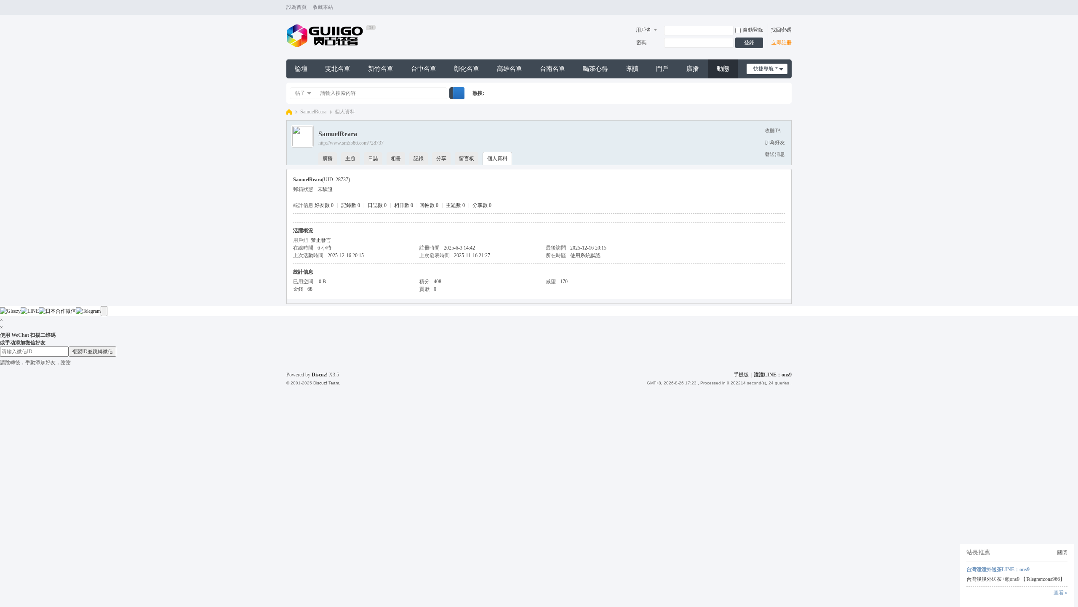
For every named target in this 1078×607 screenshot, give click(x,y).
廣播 (692, 68)
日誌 (373, 158)
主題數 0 (455, 205)
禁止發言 (321, 240)
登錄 (749, 43)
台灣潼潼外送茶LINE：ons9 (998, 569)
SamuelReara (313, 112)
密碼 (641, 43)
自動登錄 (753, 30)
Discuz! (320, 375)
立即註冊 (781, 43)
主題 (350, 158)
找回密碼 (781, 30)
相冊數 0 (403, 205)
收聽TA (773, 131)
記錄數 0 (350, 205)
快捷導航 (763, 69)
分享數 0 (481, 205)
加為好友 (775, 142)
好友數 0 (324, 205)
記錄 (419, 158)
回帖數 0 (428, 205)
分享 (441, 158)
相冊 (396, 158)
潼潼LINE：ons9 (773, 375)
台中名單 (423, 68)
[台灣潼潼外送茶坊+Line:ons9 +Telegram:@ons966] (331, 35)
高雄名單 (509, 68)
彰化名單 (466, 68)
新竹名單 (380, 68)
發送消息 (775, 154)
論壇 (301, 68)
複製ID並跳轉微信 (92, 352)
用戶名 (643, 30)
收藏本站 (323, 7)
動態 (723, 68)
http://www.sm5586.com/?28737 (351, 143)
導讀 (632, 68)
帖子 (300, 93)
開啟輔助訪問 (780, 7)
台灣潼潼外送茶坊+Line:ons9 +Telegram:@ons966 (289, 112)
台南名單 (552, 68)
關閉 (1062, 553)
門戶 (662, 68)
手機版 (741, 375)
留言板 (466, 158)
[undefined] (104, 311)
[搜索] (458, 93)
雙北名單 (337, 68)
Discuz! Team (326, 383)
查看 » (1060, 593)
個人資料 (497, 158)
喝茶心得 (595, 68)
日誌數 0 (377, 205)
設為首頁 (296, 7)
